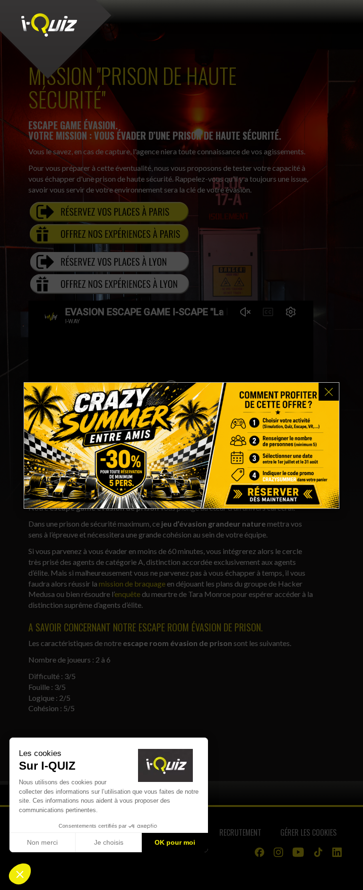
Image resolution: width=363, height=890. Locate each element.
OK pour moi (175, 842)
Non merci (42, 842)
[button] (20, 874)
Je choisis (108, 842)
